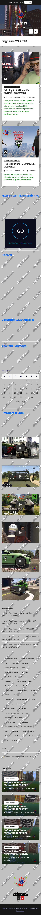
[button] (31, 31)
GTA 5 (7, 695)
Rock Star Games (28, 731)
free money (9, 690)
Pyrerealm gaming (27, 727)
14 (21, 389)
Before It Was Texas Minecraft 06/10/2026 (18, 637)
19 (9, 393)
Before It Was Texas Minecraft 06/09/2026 (18, 645)
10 (37, 385)
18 (4, 393)
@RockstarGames (11, 658)
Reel (6, 731)
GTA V (33, 699)
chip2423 (20, 23)
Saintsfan (8, 736)
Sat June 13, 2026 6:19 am (15, 789)
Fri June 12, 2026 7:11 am (14, 813)
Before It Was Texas (11, 668)
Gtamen (23, 695)
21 (21, 393)
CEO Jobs (25, 672)
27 (15, 397)
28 (21, 397)
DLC (30, 681)
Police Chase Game (11, 727)
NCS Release (19, 717)
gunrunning (9, 704)
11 (4, 389)
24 (37, 393)
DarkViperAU (9, 681)
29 (27, 397)
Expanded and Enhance (24, 686)
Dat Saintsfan (21, 681)
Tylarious (32, 736)
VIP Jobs (14, 740)
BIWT (23, 668)
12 (9, 389)
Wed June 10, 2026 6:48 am (16, 857)
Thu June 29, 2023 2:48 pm (15, 171)
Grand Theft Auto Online (12, 87)
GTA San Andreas (21, 699)
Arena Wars (25, 663)
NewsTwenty (33, 908)
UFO (6, 740)
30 (32, 397)
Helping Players (22, 704)
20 (15, 393)
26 (10, 397)
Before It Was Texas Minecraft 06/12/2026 (18, 621)
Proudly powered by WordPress (13, 908)
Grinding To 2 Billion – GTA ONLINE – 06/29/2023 (17, 91)
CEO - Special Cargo (11, 672)
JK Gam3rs (22, 708)
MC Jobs (25, 713)
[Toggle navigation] (8, 31)
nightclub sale (23, 722)
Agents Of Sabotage (27, 658)
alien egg (15, 663)
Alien (6, 663)
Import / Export (10, 708)
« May (18, 401)
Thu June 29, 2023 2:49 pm (15, 97)
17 (37, 389)
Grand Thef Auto (22, 690)
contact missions (20, 677)
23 (32, 393)
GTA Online (8, 699)
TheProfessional (20, 736)
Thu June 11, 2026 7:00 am (15, 837)
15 (26, 389)
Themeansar (20, 911)
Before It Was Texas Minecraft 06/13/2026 (18, 613)
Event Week (9, 686)
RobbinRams (16, 731)
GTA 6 (15, 695)
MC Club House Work (12, 713)
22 (27, 393)
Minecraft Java (11, 779)
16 (31, 389)
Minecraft (8, 717)
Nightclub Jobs (10, 722)
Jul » (23, 401)
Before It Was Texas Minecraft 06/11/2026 (18, 629)
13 (15, 389)
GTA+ (33, 690)
